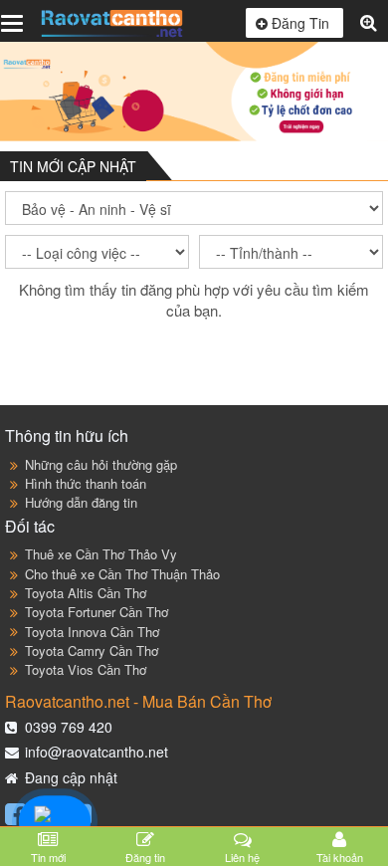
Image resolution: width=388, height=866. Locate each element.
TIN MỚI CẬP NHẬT (73, 166)
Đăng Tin (300, 23)
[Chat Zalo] (55, 821)
